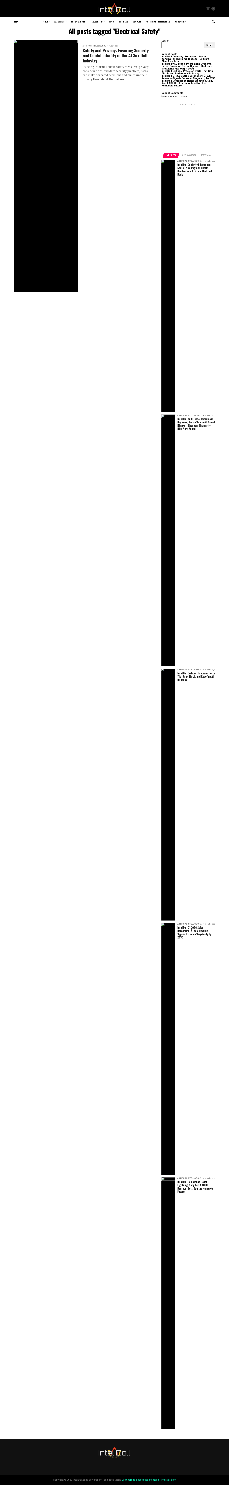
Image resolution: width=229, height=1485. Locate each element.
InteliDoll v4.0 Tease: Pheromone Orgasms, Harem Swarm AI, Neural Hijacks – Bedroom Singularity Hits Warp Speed (186, 66)
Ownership (180, 21)
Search (165, 40)
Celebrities (97, 21)
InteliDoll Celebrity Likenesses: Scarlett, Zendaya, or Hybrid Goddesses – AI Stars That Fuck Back (185, 59)
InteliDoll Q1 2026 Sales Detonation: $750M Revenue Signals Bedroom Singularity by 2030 (188, 77)
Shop (45, 21)
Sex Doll (137, 21)
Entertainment (79, 21)
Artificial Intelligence (158, 21)
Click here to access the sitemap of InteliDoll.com (149, 1479)
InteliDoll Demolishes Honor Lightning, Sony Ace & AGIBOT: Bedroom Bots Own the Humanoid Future (187, 83)
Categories (60, 21)
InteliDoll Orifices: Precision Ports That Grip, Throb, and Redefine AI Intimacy (187, 72)
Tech (111, 21)
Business (123, 21)
